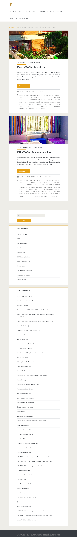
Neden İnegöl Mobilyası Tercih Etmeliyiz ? (28, 443)
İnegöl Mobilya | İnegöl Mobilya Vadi (27, 497)
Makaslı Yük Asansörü (23, 488)
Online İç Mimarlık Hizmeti (24, 348)
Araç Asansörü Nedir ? (23, 305)
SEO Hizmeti (21, 239)
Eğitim (27, 92)
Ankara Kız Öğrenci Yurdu (30, 95)
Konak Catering (21, 380)
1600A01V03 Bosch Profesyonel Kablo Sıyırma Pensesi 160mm (34, 515)
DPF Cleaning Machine (23, 257)
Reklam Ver (23, 18)
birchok (37, 62)
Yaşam (49, 12)
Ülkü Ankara (41, 191)
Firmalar (13, 18)
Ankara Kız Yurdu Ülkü (30, 182)
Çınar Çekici (20, 502)
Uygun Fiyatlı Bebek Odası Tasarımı (26, 520)
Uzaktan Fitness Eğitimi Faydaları (26, 344)
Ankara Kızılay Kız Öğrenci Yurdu (35, 97)
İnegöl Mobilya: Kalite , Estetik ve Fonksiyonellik (30, 353)
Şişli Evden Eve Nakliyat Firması (25, 398)
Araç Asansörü (21, 252)
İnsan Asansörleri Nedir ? (24, 366)
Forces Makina (21, 266)
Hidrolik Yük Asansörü (23, 439)
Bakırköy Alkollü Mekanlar (24, 506)
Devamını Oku (24, 86)
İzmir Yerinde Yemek (23, 425)
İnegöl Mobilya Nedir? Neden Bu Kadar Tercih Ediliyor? (32, 375)
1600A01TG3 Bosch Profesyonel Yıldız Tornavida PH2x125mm (34, 457)
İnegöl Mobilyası (21, 279)
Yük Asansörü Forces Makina (25, 475)
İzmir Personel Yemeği (23, 275)
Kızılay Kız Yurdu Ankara (38, 45)
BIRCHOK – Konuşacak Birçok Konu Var (38, 534)
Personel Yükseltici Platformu (25, 434)
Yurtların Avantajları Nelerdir (44, 196)
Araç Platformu (21, 411)
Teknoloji (58, 12)
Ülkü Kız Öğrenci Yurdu (36, 109)
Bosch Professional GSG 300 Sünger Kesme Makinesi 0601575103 (35, 321)
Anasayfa (13, 27)
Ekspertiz (41, 12)
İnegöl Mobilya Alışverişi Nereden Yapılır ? (28, 384)
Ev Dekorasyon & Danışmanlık (25, 402)
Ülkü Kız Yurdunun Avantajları (38, 130)
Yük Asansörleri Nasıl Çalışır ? (25, 416)
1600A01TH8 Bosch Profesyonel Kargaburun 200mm (32, 511)
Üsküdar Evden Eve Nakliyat (24, 270)
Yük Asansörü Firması (23, 335)
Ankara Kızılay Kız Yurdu (40, 187)
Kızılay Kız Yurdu (44, 104)
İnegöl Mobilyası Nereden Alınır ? (26, 301)
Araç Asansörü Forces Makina (25, 389)
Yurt (42, 92)
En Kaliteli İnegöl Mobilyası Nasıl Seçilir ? (28, 330)
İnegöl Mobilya (21, 248)
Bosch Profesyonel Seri (23, 261)
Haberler (43, 177)
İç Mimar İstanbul (22, 243)
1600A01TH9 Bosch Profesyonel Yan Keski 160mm (31, 466)
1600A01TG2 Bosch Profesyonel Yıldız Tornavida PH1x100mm (34, 461)
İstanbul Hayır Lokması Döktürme (26, 448)
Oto (33, 12)
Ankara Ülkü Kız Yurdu (39, 102)
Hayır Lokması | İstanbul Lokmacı (26, 484)
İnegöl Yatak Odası (22, 234)
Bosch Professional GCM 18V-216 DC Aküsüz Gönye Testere (34, 310)
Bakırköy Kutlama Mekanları (24, 452)
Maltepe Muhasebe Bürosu (24, 296)
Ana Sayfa (13, 12)
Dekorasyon (24, 12)
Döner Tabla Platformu (23, 470)
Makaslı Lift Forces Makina (24, 371)
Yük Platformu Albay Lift (24, 393)
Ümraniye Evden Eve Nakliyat (25, 407)
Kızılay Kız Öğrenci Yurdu (47, 189)
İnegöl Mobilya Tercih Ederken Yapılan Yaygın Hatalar (31, 420)
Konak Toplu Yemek (22, 357)
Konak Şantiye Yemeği (23, 326)
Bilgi (21, 92)
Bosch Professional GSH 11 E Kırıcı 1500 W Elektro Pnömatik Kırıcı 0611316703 (35, 316)
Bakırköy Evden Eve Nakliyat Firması (27, 362)
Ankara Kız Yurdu (51, 95)
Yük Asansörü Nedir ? (23, 339)
